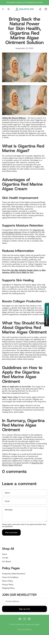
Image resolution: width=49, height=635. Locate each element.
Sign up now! (24, 609)
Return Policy (7, 581)
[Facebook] (19, 618)
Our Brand (6, 561)
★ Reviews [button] (47, 319)
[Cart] (46, 9)
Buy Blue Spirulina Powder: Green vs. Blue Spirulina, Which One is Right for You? (24, 271)
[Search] (8, 9)
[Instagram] (24, 618)
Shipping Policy (8, 588)
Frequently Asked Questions (13, 573)
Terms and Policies (24, 630)
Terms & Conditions (10, 577)
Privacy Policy (7, 584)
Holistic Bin (20, 624)
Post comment (11, 532)
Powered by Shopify (32, 624)
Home (4, 554)
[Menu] (3, 9)
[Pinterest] (29, 618)
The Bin (5, 558)
